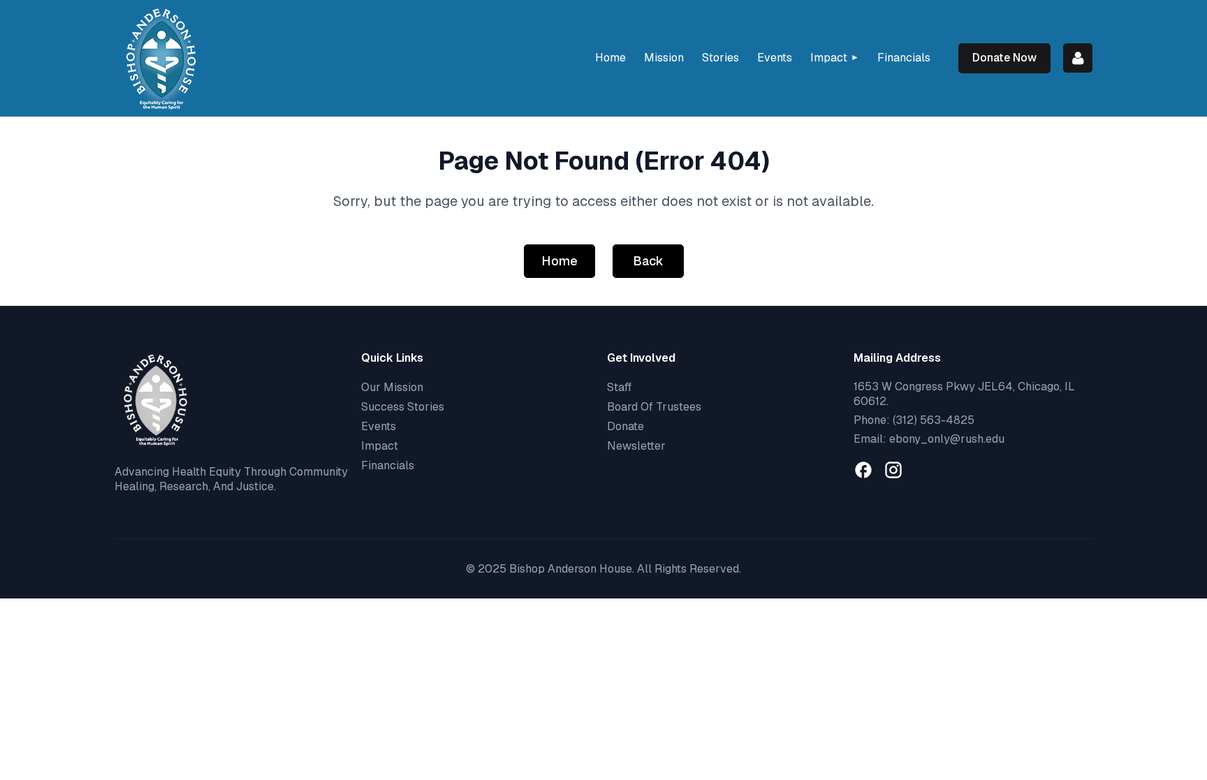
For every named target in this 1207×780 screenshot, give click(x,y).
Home (559, 261)
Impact (379, 446)
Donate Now (1004, 57)
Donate (625, 426)
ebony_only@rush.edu (946, 439)
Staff (619, 387)
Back (648, 261)
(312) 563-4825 (933, 420)
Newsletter (636, 446)
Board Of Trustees (654, 406)
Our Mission (392, 387)
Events (378, 426)
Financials (387, 465)
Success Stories (402, 406)
